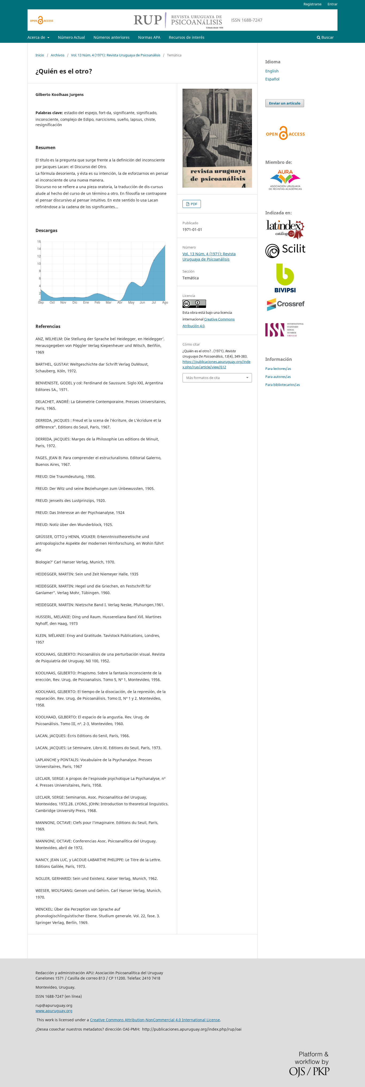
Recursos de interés (186, 37)
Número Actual (71, 37)
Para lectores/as (278, 368)
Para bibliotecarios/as (282, 384)
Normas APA (149, 37)
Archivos (57, 55)
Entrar (332, 4)
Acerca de (37, 37)
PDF (193, 204)
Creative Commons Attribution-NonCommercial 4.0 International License (155, 1019)
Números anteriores (112, 37)
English (272, 71)
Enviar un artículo (284, 103)
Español (272, 79)
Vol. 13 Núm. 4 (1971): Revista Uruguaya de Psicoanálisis (115, 55)
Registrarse (312, 4)
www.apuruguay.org (54, 1010)
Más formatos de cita (203, 377)
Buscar (327, 37)
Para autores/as (278, 376)
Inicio (40, 55)
